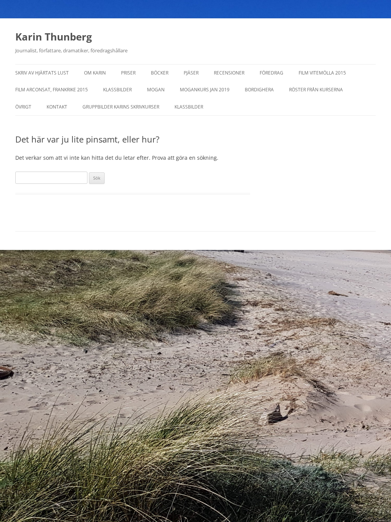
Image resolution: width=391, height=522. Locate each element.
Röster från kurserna (316, 89)
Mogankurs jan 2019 (204, 89)
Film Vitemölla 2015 (322, 73)
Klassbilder (117, 89)
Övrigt (23, 107)
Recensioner (229, 73)
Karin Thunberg (53, 37)
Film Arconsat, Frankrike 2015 (51, 89)
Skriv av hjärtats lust (42, 73)
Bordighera (259, 89)
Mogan (156, 89)
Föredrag (271, 73)
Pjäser (191, 73)
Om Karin (95, 73)
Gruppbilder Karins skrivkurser (120, 107)
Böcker (159, 73)
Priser (128, 73)
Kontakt (57, 107)
